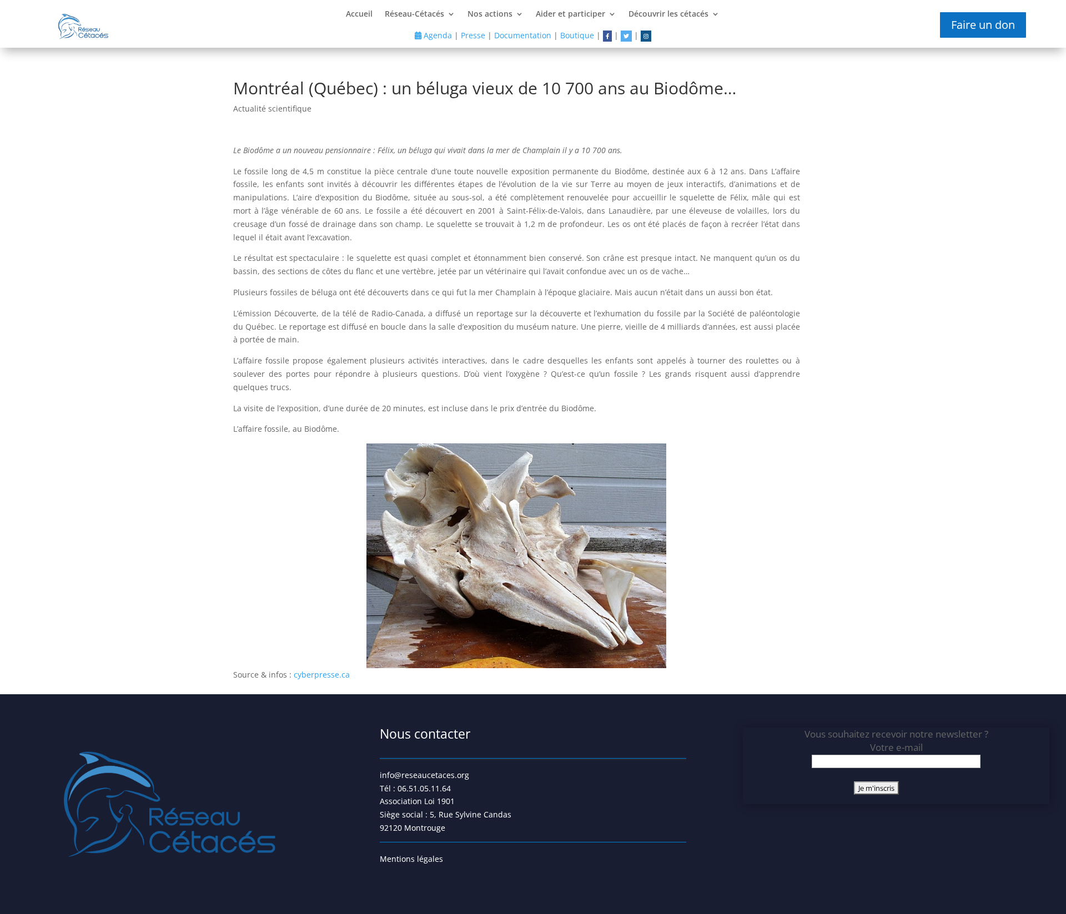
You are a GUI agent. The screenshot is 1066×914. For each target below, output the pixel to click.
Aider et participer (570, 14)
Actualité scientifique (272, 108)
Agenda (436, 35)
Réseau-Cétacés (414, 14)
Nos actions (489, 14)
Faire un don (983, 24)
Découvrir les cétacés (668, 14)
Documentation (522, 35)
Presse (473, 35)
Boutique (577, 35)
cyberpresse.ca (322, 674)
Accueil (359, 14)
